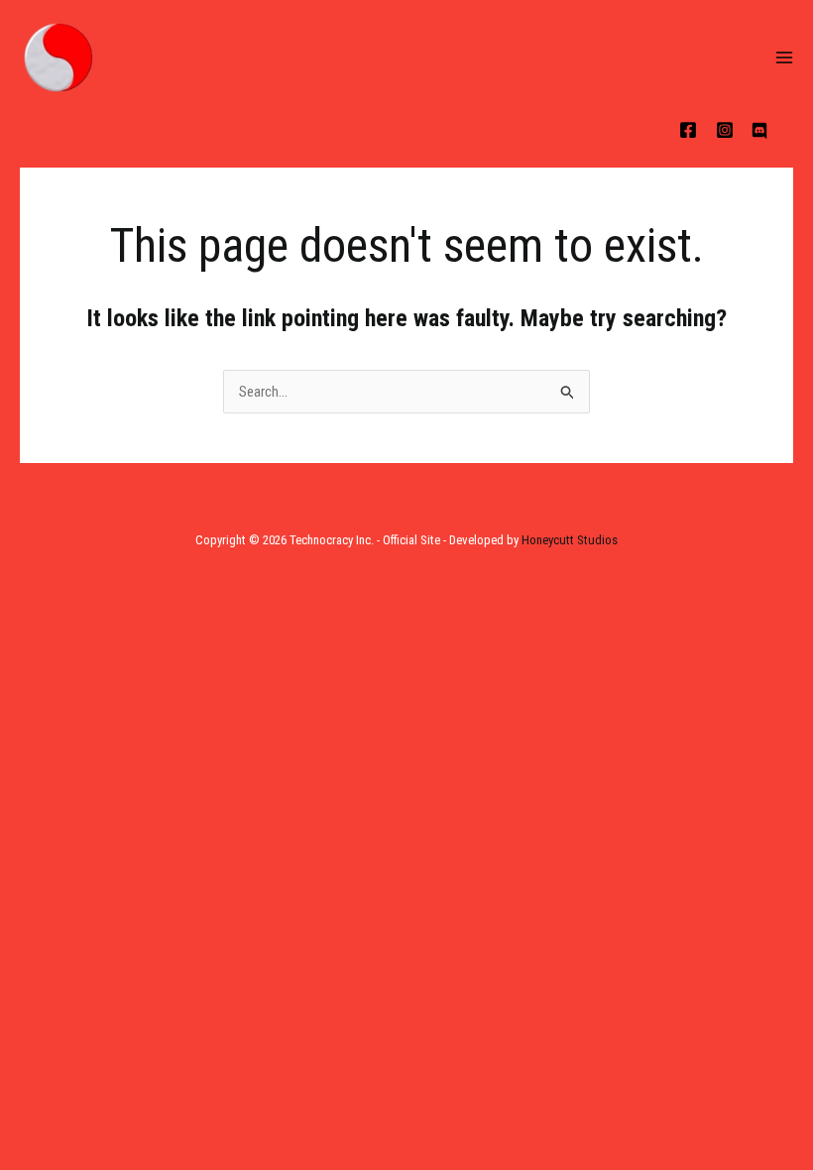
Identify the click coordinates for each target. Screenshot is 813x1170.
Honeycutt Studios (570, 539)
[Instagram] (725, 130)
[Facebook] (688, 130)
